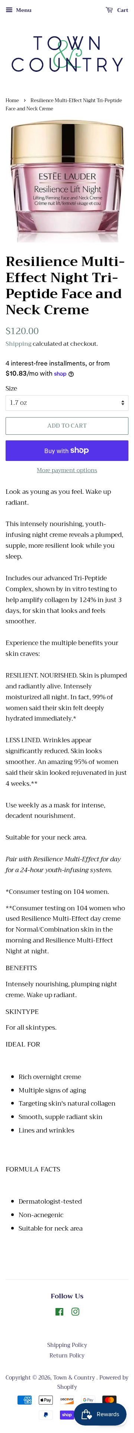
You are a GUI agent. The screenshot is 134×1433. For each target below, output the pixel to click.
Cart (122, 10)
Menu (23, 10)
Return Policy (67, 1355)
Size (11, 389)
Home (12, 101)
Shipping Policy (67, 1345)
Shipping (18, 344)
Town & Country (74, 1377)
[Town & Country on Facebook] (59, 1313)
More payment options (67, 470)
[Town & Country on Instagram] (75, 1313)
